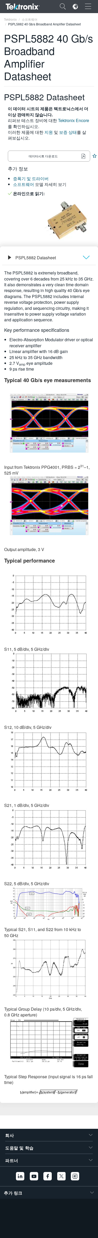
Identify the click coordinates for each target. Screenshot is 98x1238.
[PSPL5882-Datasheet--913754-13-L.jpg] (49, 760)
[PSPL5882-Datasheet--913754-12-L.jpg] (49, 682)
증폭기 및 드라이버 (31, 178)
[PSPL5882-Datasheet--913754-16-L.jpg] (49, 969)
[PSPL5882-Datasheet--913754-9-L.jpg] (49, 423)
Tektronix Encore (73, 120)
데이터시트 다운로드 (43, 156)
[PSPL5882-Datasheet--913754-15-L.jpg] (49, 904)
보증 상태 (68, 132)
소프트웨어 (23, 184)
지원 (48, 132)
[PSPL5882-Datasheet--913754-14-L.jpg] (49, 838)
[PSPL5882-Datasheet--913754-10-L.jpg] (49, 505)
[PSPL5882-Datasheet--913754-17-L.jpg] (49, 1043)
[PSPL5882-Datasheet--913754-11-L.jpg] (49, 604)
